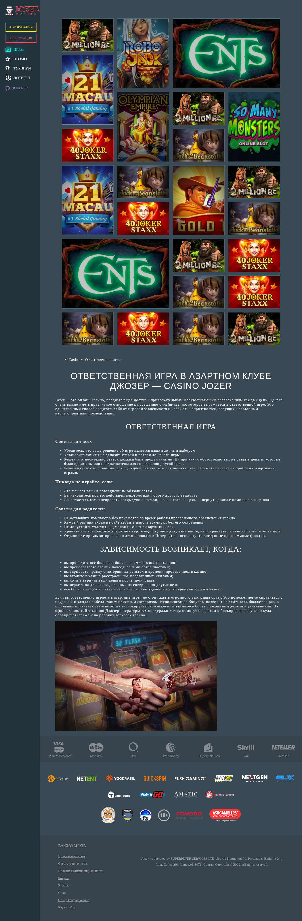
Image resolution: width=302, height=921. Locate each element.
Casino (75, 360)
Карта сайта (67, 907)
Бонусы (63, 878)
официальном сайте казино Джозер (87, 611)
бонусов (196, 602)
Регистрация (21, 38)
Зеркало (64, 885)
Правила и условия (71, 856)
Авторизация (21, 27)
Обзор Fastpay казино (73, 900)
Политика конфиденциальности (80, 871)
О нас (62, 892)
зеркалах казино (130, 615)
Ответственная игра (72, 863)
